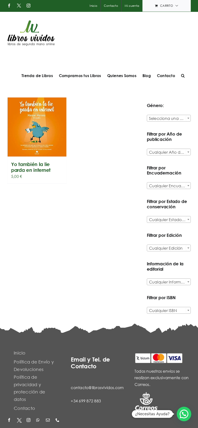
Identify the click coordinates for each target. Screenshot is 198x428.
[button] (183, 75)
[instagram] (29, 420)
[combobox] (169, 118)
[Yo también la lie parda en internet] (36, 127)
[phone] (58, 420)
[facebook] (9, 420)
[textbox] (169, 118)
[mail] (48, 420)
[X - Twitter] (19, 420)
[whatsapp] (38, 420)
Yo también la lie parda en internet (30, 167)
